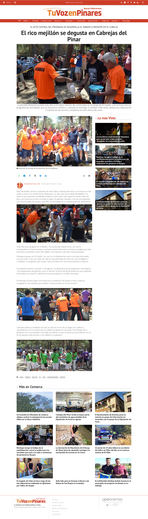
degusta (62, 377)
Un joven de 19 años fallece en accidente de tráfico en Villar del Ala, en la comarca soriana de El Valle (112, 450)
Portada (35, 21)
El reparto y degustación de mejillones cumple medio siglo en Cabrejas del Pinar (112, 183)
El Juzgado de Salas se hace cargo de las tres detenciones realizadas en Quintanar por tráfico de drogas (34, 483)
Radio (25, 21)
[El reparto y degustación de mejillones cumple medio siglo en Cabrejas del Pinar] (113, 177)
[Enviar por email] (89, 175)
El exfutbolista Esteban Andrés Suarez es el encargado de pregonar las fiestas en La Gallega (113, 483)
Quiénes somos (57, 505)
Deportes (105, 21)
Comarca (57, 21)
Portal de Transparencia (59, 508)
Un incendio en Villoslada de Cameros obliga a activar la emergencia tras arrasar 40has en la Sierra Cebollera (34, 417)
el (39, 377)
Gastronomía (93, 21)
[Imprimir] (83, 175)
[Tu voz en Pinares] (74, 12)
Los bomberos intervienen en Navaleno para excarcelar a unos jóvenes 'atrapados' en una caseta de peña (112, 138)
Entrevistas (81, 21)
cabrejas (27, 377)
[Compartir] (122, 2)
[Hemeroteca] (143, 2)
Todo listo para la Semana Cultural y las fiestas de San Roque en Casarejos (72, 482)
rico (44, 377)
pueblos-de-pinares (53, 377)
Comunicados (56, 514)
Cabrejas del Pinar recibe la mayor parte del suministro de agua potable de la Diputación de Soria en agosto (72, 417)
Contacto (55, 500)
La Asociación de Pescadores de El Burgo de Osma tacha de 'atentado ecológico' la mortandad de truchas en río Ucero (73, 450)
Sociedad (69, 21)
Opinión (115, 21)
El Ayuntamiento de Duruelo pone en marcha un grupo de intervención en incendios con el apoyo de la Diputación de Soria (113, 204)
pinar (21, 377)
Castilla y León (46, 21)
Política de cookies (58, 502)
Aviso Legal (55, 511)
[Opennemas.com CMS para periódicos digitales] (112, 502)
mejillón (34, 377)
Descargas (126, 21)
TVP (19, 21)
